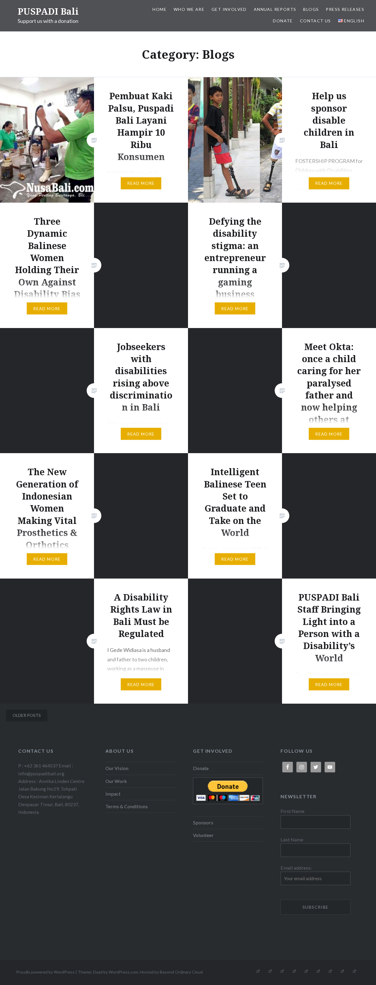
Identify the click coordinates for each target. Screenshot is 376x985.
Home (159, 9)
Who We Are (189, 9)
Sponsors (203, 822)
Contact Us (315, 20)
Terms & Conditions (126, 806)
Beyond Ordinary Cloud (181, 971)
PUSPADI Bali (48, 11)
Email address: (296, 867)
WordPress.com (123, 971)
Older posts (27, 715)
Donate (283, 20)
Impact (112, 793)
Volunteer (203, 835)
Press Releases (345, 9)
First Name (292, 811)
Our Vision (116, 768)
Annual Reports (275, 9)
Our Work (116, 781)
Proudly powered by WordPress (45, 971)
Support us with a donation (48, 21)
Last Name (292, 839)
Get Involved (229, 9)
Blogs (311, 9)
